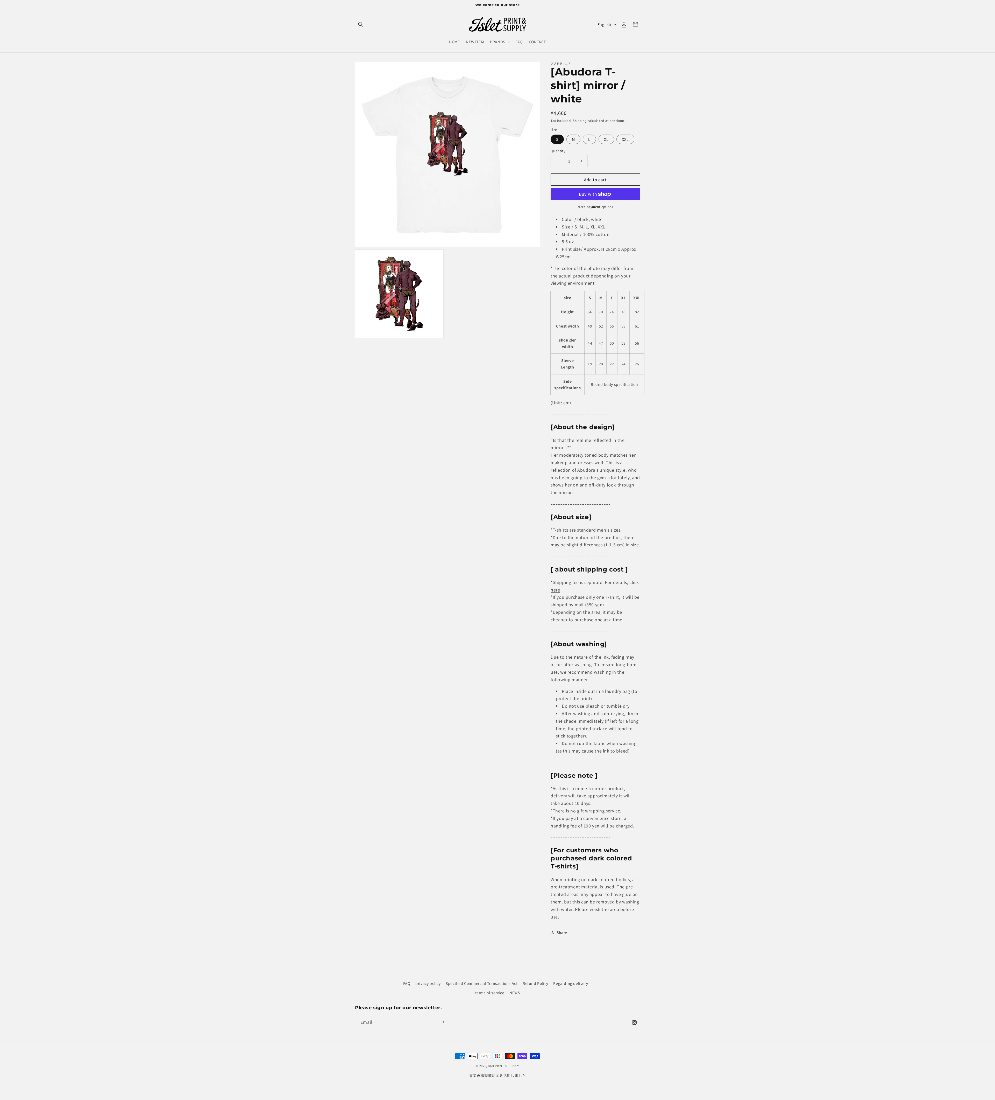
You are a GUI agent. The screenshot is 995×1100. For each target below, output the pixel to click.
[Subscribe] (442, 1022)
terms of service (489, 992)
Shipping (580, 120)
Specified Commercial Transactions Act (481, 983)
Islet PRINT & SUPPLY (503, 1066)
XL (606, 139)
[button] (360, 24)
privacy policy (427, 983)
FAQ (406, 983)
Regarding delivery (570, 983)
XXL (625, 139)
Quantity (558, 150)
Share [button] (562, 932)
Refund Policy (535, 983)
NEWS (514, 992)
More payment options (595, 206)
